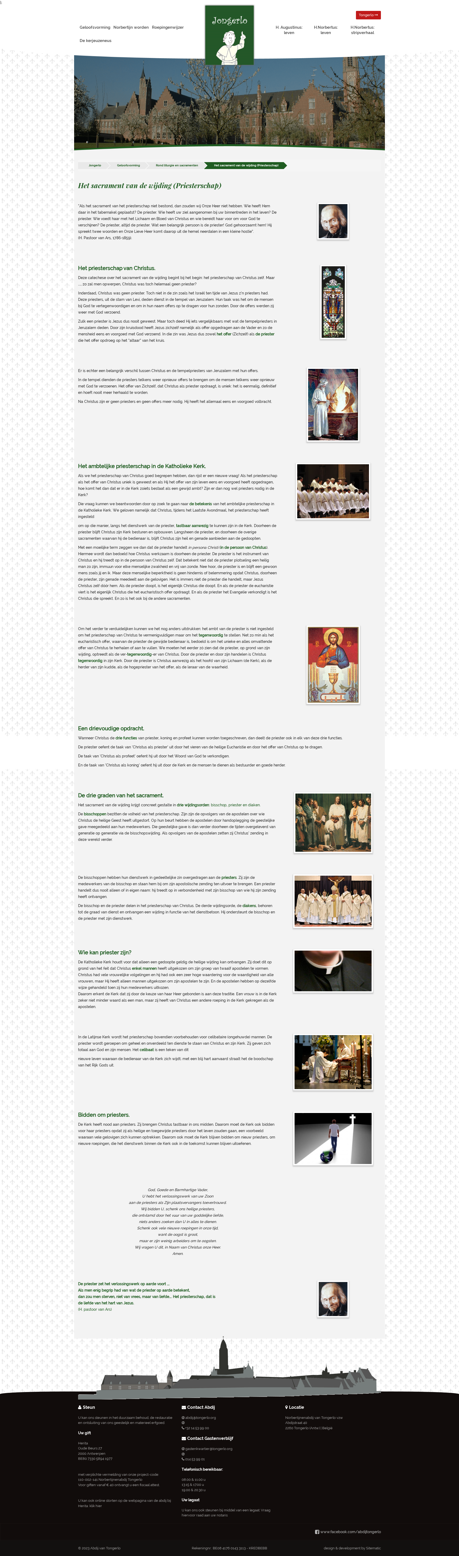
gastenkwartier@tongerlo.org (208, 1449)
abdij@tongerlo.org (200, 1418)
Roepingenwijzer (168, 27)
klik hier (96, 1506)
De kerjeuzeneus (96, 40)
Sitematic (373, 1548)
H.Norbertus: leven (326, 30)
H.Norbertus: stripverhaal (363, 30)
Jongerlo (95, 165)
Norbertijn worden (131, 27)
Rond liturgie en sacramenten (177, 165)
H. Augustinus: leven (289, 30)
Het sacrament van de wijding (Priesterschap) (246, 165)
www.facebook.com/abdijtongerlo (350, 1532)
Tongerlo (367, 15)
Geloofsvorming (95, 27)
